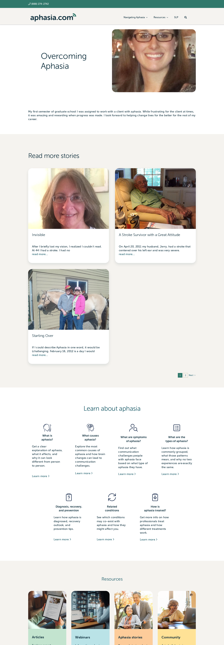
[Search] (185, 17)
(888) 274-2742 (40, 4)
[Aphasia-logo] (53, 14)
